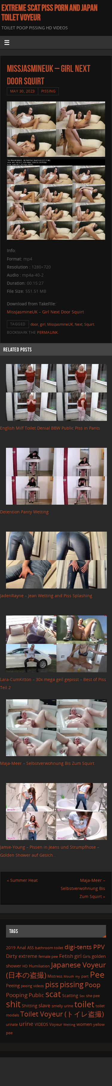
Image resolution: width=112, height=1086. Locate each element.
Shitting (29, 1005)
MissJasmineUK (60, 324)
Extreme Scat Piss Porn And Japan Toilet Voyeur (49, 12)
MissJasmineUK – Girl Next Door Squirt (45, 312)
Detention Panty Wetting (24, 512)
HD (25, 966)
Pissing (48, 91)
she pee (93, 995)
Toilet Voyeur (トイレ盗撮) (62, 1014)
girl (42, 324)
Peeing (13, 985)
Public (36, 995)
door (34, 324)
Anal (21, 947)
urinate (12, 1024)
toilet (84, 1004)
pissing (72, 984)
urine (26, 1024)
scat (53, 993)
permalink (47, 332)
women (84, 1024)
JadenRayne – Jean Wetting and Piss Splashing (46, 595)
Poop (92, 984)
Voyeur (55, 1024)
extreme (28, 956)
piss (52, 984)
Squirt (89, 324)
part (85, 976)
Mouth (69, 976)
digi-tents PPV (85, 947)
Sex (82, 996)
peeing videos (32, 986)
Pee (97, 974)
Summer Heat (22, 880)
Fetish (66, 955)
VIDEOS (41, 1024)
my (77, 976)
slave (44, 1005)
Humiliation (39, 966)
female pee (48, 956)
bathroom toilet (49, 947)
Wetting (69, 1024)
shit (13, 1004)
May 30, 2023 (22, 91)
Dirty (11, 955)
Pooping (16, 995)
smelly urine (62, 1005)
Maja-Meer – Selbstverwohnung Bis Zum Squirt (47, 763)
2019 (11, 947)
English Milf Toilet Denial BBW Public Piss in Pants (50, 428)
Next (78, 324)
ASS (30, 947)
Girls (86, 956)
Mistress (54, 976)
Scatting (70, 995)
